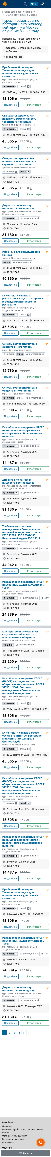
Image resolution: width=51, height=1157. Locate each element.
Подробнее (10, 104)
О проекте (7, 1126)
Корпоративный (23, 262)
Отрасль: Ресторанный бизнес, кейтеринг (23, 49)
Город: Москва (14, 56)
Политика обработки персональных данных (23, 1129)
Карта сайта (8, 1142)
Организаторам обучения (14, 1135)
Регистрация (34, 104)
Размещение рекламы (13, 1139)
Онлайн (11, 86)
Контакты (6, 1132)
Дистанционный (31, 218)
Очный (24, 86)
